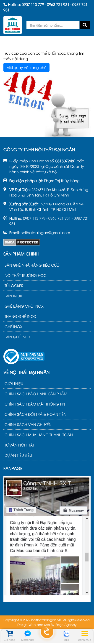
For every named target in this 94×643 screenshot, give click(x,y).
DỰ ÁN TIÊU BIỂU (18, 455)
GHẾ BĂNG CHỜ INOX (24, 306)
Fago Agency (66, 624)
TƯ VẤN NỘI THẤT (19, 444)
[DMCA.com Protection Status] (21, 242)
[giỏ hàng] (9, 633)
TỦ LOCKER (14, 285)
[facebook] (47, 538)
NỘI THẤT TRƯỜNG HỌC (26, 275)
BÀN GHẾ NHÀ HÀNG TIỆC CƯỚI (32, 265)
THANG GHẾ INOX (20, 316)
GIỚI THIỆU (14, 383)
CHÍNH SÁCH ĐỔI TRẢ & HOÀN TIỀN (35, 414)
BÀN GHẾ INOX (18, 336)
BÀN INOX (13, 295)
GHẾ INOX (13, 326)
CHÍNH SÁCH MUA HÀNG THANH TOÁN (39, 434)
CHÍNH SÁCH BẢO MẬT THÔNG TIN (35, 403)
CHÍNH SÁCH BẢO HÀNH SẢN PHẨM (36, 393)
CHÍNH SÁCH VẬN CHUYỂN (28, 424)
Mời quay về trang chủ (26, 67)
